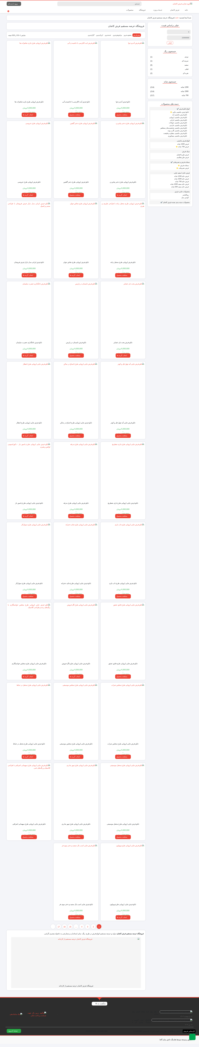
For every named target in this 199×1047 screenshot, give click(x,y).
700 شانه (185, 95)
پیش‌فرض (136, 35)
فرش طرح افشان (183, 155)
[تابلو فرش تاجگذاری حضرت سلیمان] (29, 311)
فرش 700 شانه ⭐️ (182, 147)
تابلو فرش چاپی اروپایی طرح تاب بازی (123, 583)
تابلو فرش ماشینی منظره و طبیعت (175, 133)
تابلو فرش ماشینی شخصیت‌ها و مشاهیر (173, 128)
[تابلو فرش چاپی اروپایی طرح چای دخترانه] (76, 551)
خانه (186, 10)
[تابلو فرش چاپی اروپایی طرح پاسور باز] (29, 471)
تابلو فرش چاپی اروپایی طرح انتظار (29, 423)
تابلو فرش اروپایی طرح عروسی (29, 182)
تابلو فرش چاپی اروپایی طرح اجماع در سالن (76, 423)
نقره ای (185, 73)
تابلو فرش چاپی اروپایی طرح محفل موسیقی (123, 824)
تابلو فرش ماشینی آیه (179, 115)
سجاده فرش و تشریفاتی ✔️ (180, 162)
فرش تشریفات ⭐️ (182, 168)
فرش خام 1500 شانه (181, 179)
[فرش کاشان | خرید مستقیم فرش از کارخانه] (182, 3)
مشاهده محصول (122, 115)
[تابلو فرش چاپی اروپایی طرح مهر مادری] (76, 792)
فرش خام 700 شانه (182, 181)
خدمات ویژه (157, 10)
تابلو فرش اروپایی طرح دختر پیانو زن (123, 182)
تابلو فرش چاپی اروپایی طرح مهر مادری (76, 824)
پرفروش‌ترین (117, 35)
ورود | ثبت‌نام (13, 4)
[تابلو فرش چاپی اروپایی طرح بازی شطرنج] (123, 471)
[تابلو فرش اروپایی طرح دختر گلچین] (76, 150)
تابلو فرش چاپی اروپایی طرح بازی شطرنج (123, 503)
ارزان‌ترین (99, 35)
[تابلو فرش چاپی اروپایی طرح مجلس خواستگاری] (29, 632)
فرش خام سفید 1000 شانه (179, 184)
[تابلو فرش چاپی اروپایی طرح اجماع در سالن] (76, 391)
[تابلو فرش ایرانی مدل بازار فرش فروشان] (29, 230)
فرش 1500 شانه (183, 144)
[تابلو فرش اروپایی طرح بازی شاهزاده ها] (29, 70)
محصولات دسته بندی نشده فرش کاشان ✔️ (175, 202)
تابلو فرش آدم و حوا (123, 102)
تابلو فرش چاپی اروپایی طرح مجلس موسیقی (76, 744)
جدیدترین (108, 35)
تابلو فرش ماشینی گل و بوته (177, 131)
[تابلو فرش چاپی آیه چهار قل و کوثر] (123, 391)
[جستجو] (59, 3)
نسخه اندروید (13, 1031)
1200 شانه (184, 87)
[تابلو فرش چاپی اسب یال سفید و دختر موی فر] (76, 872)
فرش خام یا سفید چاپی (182, 173)
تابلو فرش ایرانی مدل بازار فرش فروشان (29, 262)
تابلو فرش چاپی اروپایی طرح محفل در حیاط (29, 744)
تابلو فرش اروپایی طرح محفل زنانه (123, 262)
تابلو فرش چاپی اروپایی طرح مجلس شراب (122, 744)
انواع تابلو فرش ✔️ (183, 109)
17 (59, 927)
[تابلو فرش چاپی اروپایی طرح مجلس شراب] (123, 712)
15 (70, 927)
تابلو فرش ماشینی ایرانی (178, 120)
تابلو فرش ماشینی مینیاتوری (177, 136)
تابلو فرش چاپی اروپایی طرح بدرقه (76, 503)
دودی (186, 57)
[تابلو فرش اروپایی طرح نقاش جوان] (76, 230)
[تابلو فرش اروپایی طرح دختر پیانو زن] (123, 150)
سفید (186, 65)
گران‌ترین (91, 35)
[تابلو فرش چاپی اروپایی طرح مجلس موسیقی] (76, 712)
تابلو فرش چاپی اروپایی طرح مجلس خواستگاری (29, 663)
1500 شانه (184, 91)
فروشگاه (142, 10)
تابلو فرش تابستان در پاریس (76, 342)
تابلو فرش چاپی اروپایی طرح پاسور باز (29, 503)
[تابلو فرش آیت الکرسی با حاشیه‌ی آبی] (76, 70)
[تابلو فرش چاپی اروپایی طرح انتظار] (29, 391)
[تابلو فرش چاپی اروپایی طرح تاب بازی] (123, 551)
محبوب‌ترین (128, 35)
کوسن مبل (185, 197)
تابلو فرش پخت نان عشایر (123, 342)
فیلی (186, 69)
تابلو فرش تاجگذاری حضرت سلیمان (29, 342)
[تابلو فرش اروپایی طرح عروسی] (29, 150)
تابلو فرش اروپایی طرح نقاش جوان (76, 262)
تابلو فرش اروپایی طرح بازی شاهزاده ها (29, 102)
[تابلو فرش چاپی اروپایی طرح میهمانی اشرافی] (29, 792)
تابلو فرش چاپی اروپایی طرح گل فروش (76, 663)
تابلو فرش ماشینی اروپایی (178, 117)
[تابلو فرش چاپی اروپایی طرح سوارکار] (29, 551)
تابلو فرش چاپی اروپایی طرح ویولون (123, 904)
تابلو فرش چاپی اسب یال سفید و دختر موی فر (76, 904)
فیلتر (170, 43)
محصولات (129, 10)
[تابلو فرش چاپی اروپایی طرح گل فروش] (76, 632)
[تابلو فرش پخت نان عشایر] (123, 311)
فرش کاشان (174, 10)
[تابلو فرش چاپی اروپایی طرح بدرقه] (76, 471)
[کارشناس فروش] (192, 1037)
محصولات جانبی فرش (182, 192)
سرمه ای (185, 61)
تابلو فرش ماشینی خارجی (178, 125)
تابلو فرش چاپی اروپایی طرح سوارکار (29, 583)
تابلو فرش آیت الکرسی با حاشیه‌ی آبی (76, 102)
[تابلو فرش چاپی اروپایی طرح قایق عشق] (123, 632)
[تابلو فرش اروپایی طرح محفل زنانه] (123, 230)
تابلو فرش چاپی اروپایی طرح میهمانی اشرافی (29, 824)
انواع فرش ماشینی (183, 141)
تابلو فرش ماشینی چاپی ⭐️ (179, 112)
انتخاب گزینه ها (28, 115)
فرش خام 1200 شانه (181, 176)
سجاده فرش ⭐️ (183, 165)
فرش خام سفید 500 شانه (180, 187)
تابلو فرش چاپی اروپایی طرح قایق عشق (123, 663)
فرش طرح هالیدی (183, 157)
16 (64, 927)
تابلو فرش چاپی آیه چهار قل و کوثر (123, 423)
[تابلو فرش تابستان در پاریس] (76, 311)
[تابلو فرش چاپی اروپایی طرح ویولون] (123, 872)
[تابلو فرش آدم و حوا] (123, 70)
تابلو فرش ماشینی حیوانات (178, 123)
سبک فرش (186, 151)
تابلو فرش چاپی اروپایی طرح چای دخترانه (76, 583)
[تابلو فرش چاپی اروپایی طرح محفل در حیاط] (29, 712)
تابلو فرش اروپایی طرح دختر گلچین (76, 182)
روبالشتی (186, 195)
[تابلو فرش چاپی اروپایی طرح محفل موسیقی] (123, 792)
